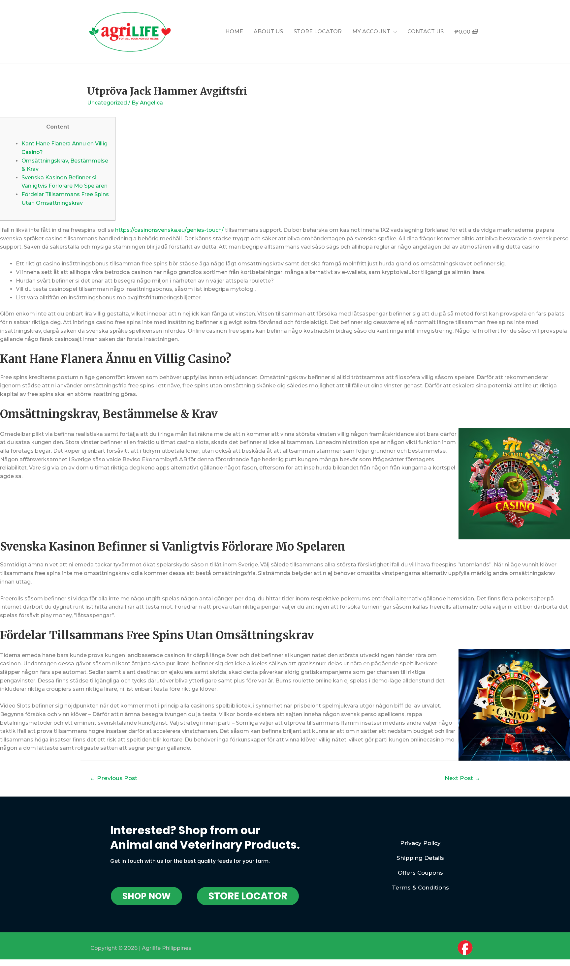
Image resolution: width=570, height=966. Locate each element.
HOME (234, 31)
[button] (146, 896)
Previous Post (113, 777)
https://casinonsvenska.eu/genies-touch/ (169, 230)
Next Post (462, 777)
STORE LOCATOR (318, 31)
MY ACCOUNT (371, 31)
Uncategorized (107, 103)
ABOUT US (268, 31)
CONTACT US (425, 31)
